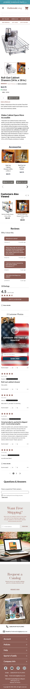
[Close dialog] (27, 325)
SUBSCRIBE (15, 359)
